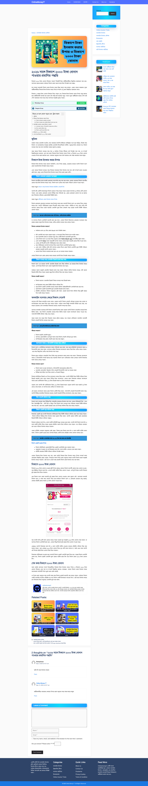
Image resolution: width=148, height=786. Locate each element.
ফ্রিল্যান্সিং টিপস (100, 44)
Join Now (82, 103)
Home (68, 2)
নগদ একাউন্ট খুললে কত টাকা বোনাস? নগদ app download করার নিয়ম (49, 643)
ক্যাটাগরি (85, 2)
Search (98, 10)
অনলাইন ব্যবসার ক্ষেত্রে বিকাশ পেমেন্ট (43, 124)
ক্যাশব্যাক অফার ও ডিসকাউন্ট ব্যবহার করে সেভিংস (46, 126)
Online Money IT (41, 683)
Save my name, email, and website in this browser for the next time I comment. (58, 739)
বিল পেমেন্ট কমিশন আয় (41, 128)
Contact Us (95, 2)
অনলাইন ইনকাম (76, 2)
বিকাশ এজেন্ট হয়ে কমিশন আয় (42, 130)
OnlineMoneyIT (38, 2)
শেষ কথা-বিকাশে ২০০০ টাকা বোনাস (43, 134)
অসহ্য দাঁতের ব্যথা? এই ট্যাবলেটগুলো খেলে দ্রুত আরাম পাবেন (47, 641)
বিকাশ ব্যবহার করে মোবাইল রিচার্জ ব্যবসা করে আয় (46, 122)
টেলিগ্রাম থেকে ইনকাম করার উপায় (47, 199)
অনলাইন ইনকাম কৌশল (43, 33)
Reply (35, 674)
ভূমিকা (35, 116)
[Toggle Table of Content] (62, 114)
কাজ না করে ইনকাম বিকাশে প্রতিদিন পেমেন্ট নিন (51, 187)
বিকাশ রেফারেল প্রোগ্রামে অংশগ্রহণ (43, 120)
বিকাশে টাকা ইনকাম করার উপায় (41, 118)
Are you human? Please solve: (41, 744)
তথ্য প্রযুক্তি (99, 41)
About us (104, 2)
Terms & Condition (81, 777)
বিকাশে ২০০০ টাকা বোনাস (40, 132)
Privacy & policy (80, 774)
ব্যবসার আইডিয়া (100, 47)
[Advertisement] (59, 16)
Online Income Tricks (102, 30)
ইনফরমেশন (99, 38)
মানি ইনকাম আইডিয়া (102, 49)
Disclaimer (112, 2)
